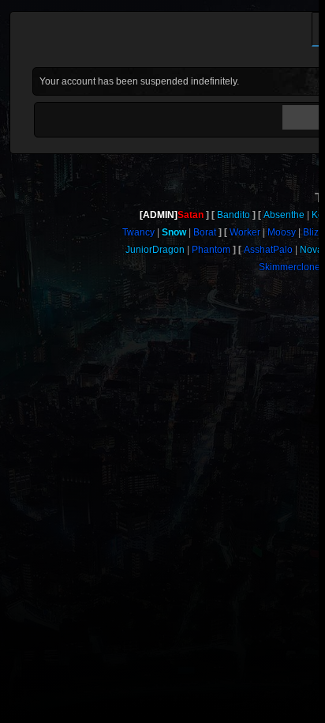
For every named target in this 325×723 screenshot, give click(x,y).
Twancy (138, 232)
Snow (174, 232)
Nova (311, 249)
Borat (204, 232)
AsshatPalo (268, 249)
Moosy (281, 232)
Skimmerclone (289, 267)
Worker (245, 232)
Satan (190, 214)
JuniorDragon (155, 249)
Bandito (233, 214)
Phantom (211, 249)
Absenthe (283, 214)
